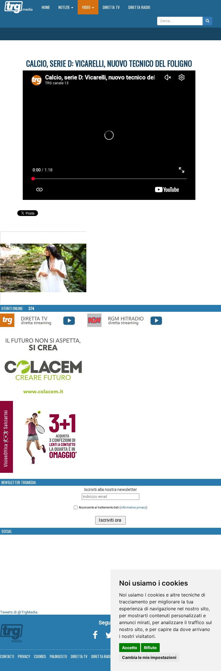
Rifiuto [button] (150, 647)
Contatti (7, 656)
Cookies (40, 656)
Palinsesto (58, 656)
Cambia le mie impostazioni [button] (149, 657)
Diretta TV (111, 7)
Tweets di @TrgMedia (18, 612)
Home (48, 7)
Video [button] (86, 7)
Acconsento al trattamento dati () (113, 507)
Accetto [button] (129, 647)
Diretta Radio (139, 7)
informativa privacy (133, 507)
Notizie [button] (64, 7)
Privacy (24, 656)
